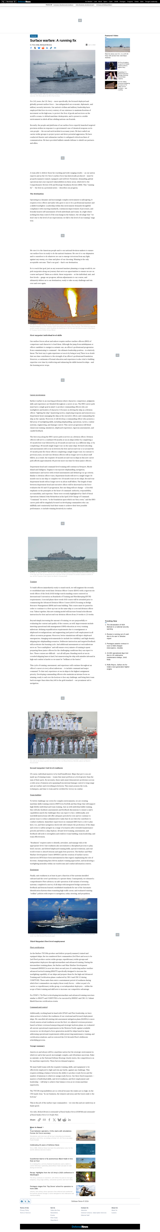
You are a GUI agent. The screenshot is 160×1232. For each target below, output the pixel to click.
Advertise (84, 1210)
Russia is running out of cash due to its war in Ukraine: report (118, 636)
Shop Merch (54, 1220)
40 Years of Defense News (104, 5)
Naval (100, 1)
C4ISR (116, 1)
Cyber (111, 1)
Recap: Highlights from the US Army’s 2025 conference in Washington (52, 1174)
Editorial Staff (85, 1215)
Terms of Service (25, 1213)
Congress (130, 1)
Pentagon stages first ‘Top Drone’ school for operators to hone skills (51, 1187)
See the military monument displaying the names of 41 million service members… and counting (124, 86)
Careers (114, 1213)
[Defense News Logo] (24, 2)
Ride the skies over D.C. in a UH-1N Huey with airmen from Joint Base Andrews (116, 55)
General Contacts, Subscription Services (93, 1213)
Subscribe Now (55, 1210)
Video (142, 1)
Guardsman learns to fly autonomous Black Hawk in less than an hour (51, 1160)
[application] (117, 45)
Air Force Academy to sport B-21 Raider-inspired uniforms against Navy (124, 65)
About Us (114, 1210)
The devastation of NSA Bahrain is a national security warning (118, 627)
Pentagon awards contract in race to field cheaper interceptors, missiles (118, 646)
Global (136, 1)
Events (52, 1215)
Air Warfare (88, 1)
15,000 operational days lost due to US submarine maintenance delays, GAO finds (117, 656)
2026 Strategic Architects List (85, 5)
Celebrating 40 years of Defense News (44, 1145)
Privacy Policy (24, 1210)
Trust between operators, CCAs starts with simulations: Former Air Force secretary (51, 1132)
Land (95, 1)
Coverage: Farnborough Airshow (63, 5)
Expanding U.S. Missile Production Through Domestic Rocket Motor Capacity (123, 75)
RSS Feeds (54, 1218)
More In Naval (36, 1127)
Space (105, 1)
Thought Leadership (151, 1)
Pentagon (123, 1)
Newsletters (54, 1213)
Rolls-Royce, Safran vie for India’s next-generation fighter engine (118, 667)
